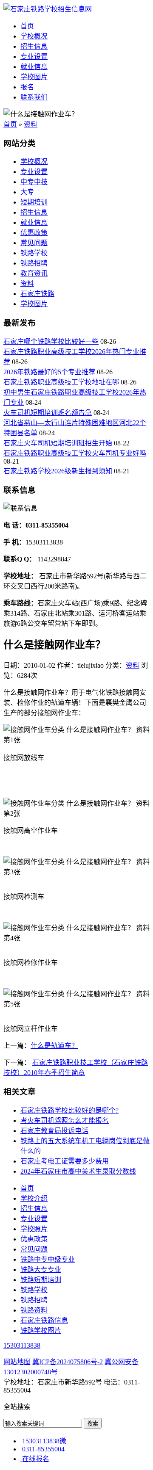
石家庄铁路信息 (44, 1320)
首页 (27, 26)
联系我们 (34, 97)
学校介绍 (34, 1198)
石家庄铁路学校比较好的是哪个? (69, 1110)
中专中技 (34, 181)
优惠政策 (34, 232)
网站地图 (17, 1361)
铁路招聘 (34, 263)
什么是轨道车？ (54, 1045)
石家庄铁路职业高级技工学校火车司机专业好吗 (74, 453)
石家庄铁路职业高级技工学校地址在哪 (61, 382)
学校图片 (34, 76)
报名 (27, 87)
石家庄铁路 (37, 293)
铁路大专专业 (40, 1269)
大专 (27, 192)
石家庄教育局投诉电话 (54, 1130)
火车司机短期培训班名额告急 (47, 412)
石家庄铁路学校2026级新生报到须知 (57, 471)
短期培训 (34, 202)
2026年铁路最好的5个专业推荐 (49, 372)
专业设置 (34, 56)
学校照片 (34, 1228)
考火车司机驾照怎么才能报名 (64, 1120)
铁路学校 (34, 253)
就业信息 (34, 66)
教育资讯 (34, 273)
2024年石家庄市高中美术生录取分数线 (78, 1171)
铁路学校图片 (40, 1330)
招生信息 (34, 46)
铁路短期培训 (40, 1279)
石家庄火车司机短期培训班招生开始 (57, 443)
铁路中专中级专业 (47, 1259)
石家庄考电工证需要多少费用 (64, 1161)
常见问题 (34, 242)
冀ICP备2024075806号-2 (67, 1361)
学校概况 (34, 36)
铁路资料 (34, 1310)
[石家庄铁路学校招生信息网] (47, 9)
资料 (30, 124)
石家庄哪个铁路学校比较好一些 (51, 341)
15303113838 (21, 1345)
